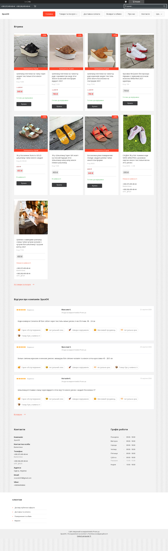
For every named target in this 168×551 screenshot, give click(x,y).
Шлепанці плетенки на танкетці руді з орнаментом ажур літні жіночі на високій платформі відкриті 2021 (65, 77)
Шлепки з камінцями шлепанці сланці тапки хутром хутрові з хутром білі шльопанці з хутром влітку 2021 (29, 243)
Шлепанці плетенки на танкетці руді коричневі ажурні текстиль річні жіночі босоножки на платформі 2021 (100, 77)
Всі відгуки (18, 414)
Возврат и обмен (114, 14)
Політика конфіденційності (98, 534)
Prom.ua (96, 531)
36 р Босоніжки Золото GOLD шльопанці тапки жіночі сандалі (29, 156)
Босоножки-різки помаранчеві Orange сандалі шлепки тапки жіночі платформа (100, 157)
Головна (49, 14)
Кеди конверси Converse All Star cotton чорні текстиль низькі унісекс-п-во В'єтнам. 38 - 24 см (56, 321)
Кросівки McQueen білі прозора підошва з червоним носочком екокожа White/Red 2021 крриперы (136, 77)
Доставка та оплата (22, 512)
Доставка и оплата (92, 14)
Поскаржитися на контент (77, 534)
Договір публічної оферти (25, 507)
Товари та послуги (67, 14)
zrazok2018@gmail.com (22, 478)
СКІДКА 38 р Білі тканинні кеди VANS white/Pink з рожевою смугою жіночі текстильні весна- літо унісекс (136, 159)
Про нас (131, 14)
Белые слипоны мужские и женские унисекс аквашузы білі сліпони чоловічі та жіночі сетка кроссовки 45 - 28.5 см (65, 358)
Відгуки (17, 521)
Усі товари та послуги (22, 284)
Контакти (145, 14)
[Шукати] (164, 6)
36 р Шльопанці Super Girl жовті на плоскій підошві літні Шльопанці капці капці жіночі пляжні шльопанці (65, 159)
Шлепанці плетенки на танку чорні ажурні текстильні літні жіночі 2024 (30, 76)
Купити (23, 104)
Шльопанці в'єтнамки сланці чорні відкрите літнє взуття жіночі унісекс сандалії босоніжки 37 (56, 390)
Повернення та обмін (23, 516)
